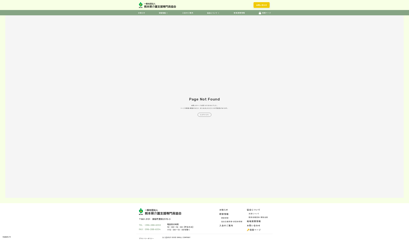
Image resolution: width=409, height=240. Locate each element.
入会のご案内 (187, 13)
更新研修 (224, 218)
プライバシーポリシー (146, 239)
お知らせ (223, 209)
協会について (253, 209)
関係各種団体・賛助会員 (257, 217)
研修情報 (224, 214)
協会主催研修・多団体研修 (231, 221)
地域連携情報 (239, 13)
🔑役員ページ (254, 229)
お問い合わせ (253, 225)
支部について (253, 214)
